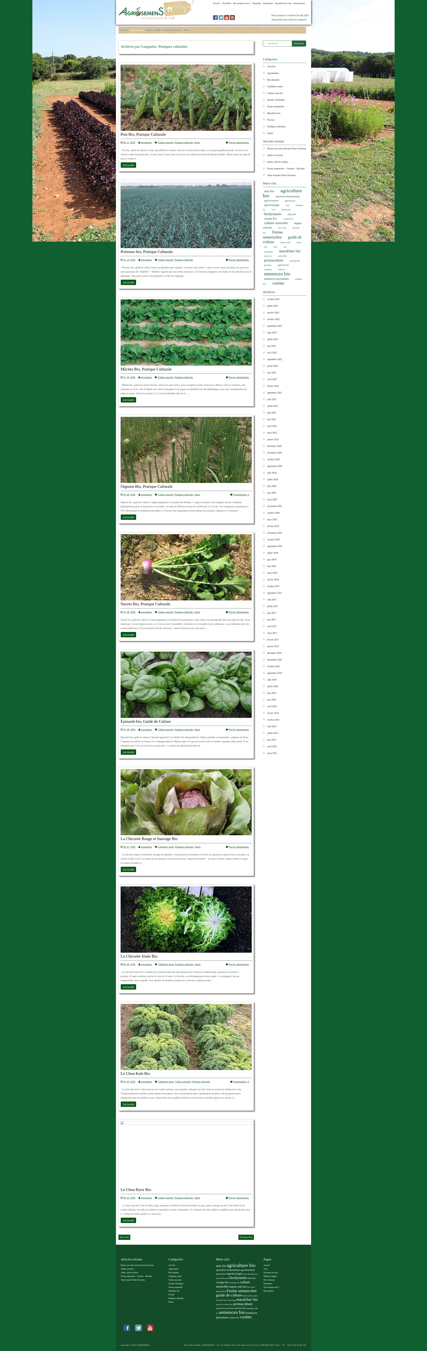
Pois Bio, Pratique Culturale (143, 134)
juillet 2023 (272, 339)
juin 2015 (271, 740)
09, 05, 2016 (129, 1198)
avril (273, 210)
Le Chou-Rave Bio (136, 1190)
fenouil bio (221, 1291)
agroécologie (272, 205)
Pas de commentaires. (239, 142)
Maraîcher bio (273, 113)
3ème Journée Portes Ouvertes (281, 175)
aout (287, 205)
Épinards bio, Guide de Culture (146, 721)
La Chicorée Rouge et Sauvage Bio (149, 839)
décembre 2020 (274, 446)
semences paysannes (276, 278)
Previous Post (246, 1237)
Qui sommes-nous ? (271, 1287)
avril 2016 (272, 706)
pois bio (267, 265)
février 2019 (273, 526)
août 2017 (272, 599)
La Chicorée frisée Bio (139, 956)
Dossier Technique (276, 100)
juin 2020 (271, 486)
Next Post (124, 1237)
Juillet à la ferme (275, 155)
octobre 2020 (273, 459)
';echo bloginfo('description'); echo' (151, 23)
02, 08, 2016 (129, 729)
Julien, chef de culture (277, 162)
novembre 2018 (274, 533)
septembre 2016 (274, 673)
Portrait (270, 120)
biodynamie (272, 214)
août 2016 (272, 680)
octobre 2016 (273, 666)
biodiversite (286, 210)
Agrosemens (273, 73)
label (275, 247)
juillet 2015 (272, 733)
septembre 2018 (274, 546)
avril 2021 (272, 426)
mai (285, 247)
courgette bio (288, 219)
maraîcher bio (290, 251)
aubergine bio (252, 1274)
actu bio (269, 191)
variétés (278, 283)
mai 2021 (271, 419)
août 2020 (272, 473)
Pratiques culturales (172, 30)
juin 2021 (271, 413)
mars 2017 (272, 633)
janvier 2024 (273, 312)
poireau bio (295, 261)
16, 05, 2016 (129, 1081)
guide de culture (229, 1295)
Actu (265, 1269)
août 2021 (272, 399)
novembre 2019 (274, 506)
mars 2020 (272, 499)
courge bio (270, 218)
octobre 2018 (273, 539)
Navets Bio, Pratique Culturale (145, 604)
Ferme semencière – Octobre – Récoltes (286, 168)
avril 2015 (272, 746)
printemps (268, 270)
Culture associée (153, 30)
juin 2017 (271, 613)
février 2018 (273, 579)
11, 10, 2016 (129, 377)
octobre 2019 (273, 513)
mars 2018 (272, 573)
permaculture (273, 260)
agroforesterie (271, 200)
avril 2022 (272, 379)
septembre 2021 (274, 392)
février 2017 (273, 639)
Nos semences (269, 1280)
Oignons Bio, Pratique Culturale (147, 486)
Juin (265, 247)
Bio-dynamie (273, 80)
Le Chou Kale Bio (135, 1073)
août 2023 (272, 332)
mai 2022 (271, 372)
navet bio (282, 256)
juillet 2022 (272, 366)
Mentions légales (270, 1276)
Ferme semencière (275, 106)
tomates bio (234, 1317)
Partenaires (268, 1283)
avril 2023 (272, 352)
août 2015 (272, 726)
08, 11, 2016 (129, 142)
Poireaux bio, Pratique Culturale (147, 252)
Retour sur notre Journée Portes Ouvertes (286, 148)
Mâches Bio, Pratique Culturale (146, 369)
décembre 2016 (274, 653)
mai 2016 (271, 700)
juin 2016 (271, 693)
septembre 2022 (274, 359)
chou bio (292, 214)
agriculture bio (282, 193)
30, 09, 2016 (129, 494)
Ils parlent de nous (271, 1272)
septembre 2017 (274, 593)
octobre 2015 (273, 720)
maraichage (268, 252)
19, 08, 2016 (129, 612)
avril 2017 (272, 626)
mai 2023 (271, 346)
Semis (186, 30)
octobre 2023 (273, 319)
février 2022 (273, 386)
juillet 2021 (272, 406)
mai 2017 (271, 619)
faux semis (282, 228)
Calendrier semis (166, 847)
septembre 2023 (274, 326)
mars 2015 (272, 753)
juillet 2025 (272, 306)
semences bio (277, 273)
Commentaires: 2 (241, 494)
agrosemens (146, 142)
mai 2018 (271, 566)
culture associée (276, 223)
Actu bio (271, 66)
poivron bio (283, 265)
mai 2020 (271, 493)
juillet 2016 (272, 686)
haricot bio (285, 242)
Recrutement (268, 1291)
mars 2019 (272, 519)
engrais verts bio (237, 1286)
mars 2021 (272, 433)
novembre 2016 (274, 659)
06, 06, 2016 (129, 964)
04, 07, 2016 (129, 847)
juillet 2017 (272, 606)
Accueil (124, 30)
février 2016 (273, 713)
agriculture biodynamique (288, 196)
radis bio (281, 270)
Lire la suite (128, 165)
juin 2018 (271, 559)
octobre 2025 (273, 299)
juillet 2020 (272, 479)
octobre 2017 (273, 586)
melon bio (268, 256)
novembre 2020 (274, 453)
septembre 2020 (274, 466)
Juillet (299, 242)
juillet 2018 (272, 553)
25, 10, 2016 (129, 260)
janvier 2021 (273, 439)
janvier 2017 (273, 646)
